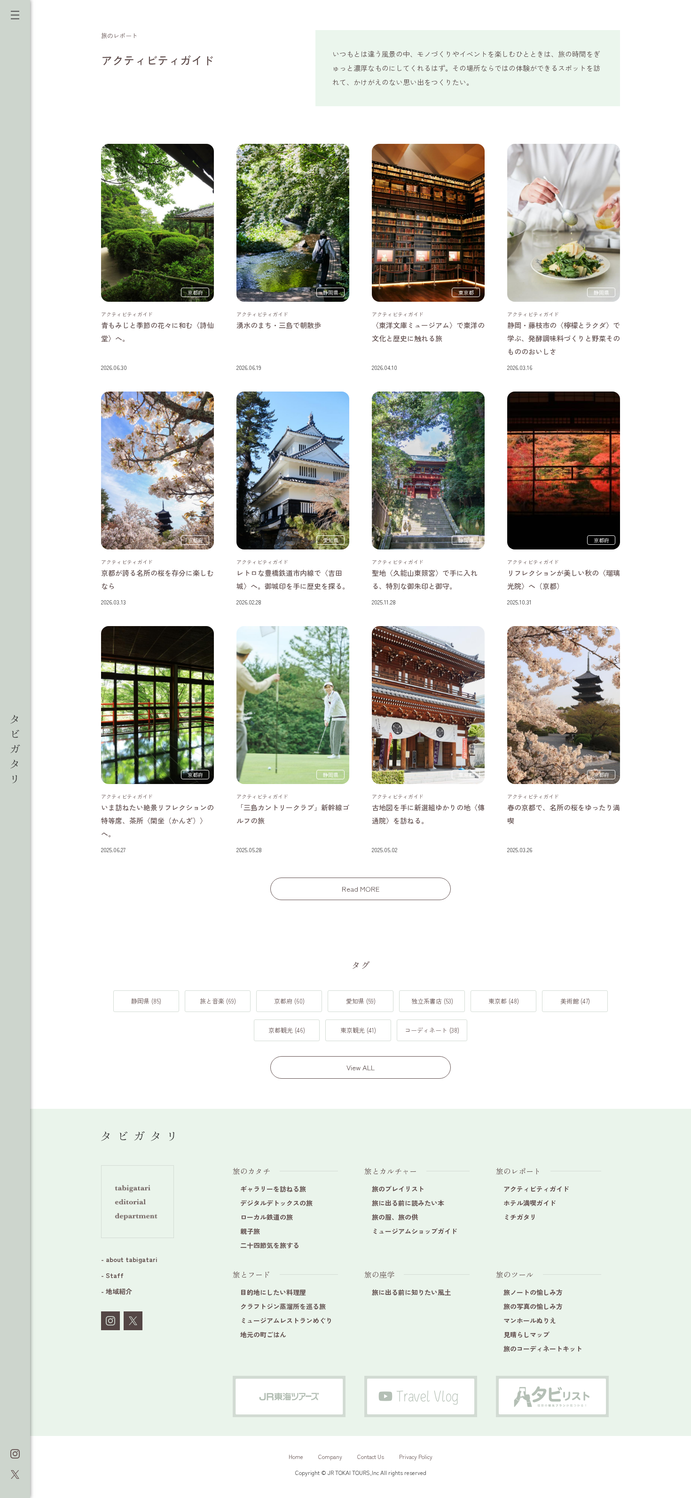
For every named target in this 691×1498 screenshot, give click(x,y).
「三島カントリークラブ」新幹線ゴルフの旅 (292, 813)
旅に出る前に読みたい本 (408, 1203)
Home (296, 1456)
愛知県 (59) (361, 1000)
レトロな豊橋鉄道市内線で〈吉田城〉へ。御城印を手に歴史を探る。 (292, 579)
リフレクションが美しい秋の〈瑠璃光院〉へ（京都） (563, 579)
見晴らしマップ (526, 1334)
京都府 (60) (289, 1000)
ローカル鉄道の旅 (266, 1217)
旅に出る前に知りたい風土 (411, 1292)
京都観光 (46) (286, 1030)
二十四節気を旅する (269, 1245)
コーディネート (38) (432, 1030)
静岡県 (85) (146, 1000)
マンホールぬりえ (529, 1320)
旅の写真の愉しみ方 (533, 1306)
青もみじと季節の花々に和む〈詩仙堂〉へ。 (157, 331)
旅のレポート (119, 35)
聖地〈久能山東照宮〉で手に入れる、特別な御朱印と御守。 (425, 579)
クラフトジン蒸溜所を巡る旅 (283, 1306)
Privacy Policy (415, 1456)
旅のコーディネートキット (542, 1348)
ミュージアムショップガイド (414, 1231)
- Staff (112, 1275)
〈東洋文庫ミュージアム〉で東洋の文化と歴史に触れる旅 (428, 331)
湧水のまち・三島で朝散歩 (278, 325)
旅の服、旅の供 (395, 1217)
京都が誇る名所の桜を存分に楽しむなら (157, 579)
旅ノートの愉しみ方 (533, 1292)
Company (330, 1456)
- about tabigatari (129, 1259)
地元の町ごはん (263, 1334)
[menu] (15, 15)
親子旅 (250, 1231)
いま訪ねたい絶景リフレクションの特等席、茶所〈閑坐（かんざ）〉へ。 (157, 820)
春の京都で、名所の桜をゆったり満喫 (563, 813)
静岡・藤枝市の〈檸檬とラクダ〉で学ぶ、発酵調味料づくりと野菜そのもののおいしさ (563, 338)
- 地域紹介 (116, 1291)
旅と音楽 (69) (218, 1000)
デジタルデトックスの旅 (276, 1203)
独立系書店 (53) (432, 1000)
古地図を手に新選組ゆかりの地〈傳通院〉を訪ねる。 (428, 813)
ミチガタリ (519, 1217)
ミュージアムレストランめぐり (286, 1320)
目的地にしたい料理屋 (273, 1292)
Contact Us (370, 1456)
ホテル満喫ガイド (529, 1203)
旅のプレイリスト (398, 1188)
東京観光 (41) (358, 1030)
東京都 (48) (503, 1000)
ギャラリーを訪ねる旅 (273, 1188)
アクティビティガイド (127, 314)
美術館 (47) (575, 1000)
